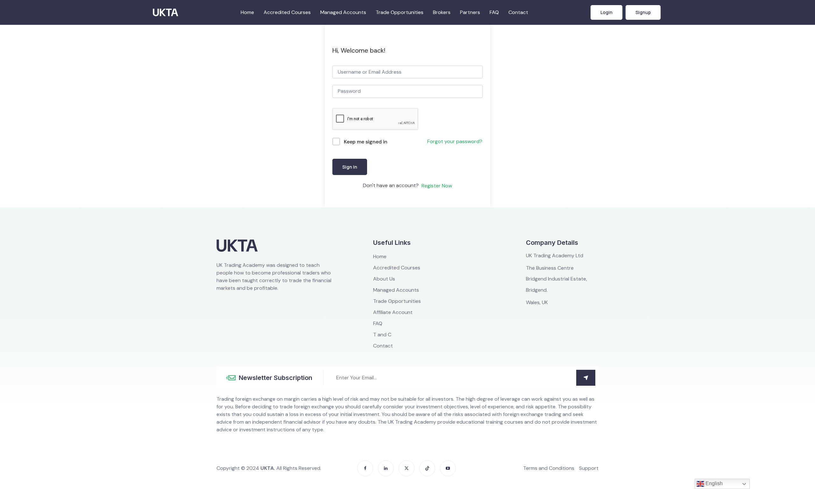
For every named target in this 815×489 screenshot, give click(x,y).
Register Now (437, 185)
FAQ (494, 12)
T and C (382, 335)
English (713, 483)
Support (589, 468)
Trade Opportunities (399, 12)
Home (247, 12)
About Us (384, 279)
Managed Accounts (343, 12)
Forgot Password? (455, 142)
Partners (470, 12)
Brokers (441, 12)
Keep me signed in (365, 141)
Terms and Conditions (548, 468)
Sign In (349, 167)
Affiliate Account (393, 312)
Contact (518, 12)
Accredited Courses (287, 12)
